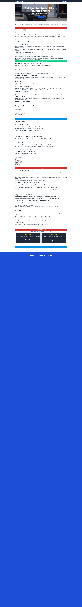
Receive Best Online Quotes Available (41, 61)
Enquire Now (41, 249)
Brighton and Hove (32, 227)
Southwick (26, 227)
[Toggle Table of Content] (24, 30)
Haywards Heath (22, 227)
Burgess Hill (17, 227)
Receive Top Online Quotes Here (41, 168)
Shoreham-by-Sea (38, 227)
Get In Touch (64, 1)
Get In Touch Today (41, 27)
